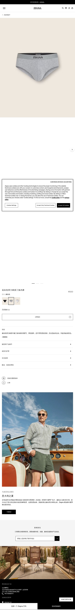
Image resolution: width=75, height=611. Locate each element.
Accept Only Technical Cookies (45, 205)
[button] (63, 8)
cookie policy (56, 198)
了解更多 (8, 512)
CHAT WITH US (66, 599)
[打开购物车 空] (72, 8)
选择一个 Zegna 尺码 (18, 606)
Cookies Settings (11, 205)
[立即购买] (70, 317)
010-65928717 (9, 594)
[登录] (69, 8)
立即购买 (37, 317)
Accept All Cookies (63, 205)
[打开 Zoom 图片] (37, 67)
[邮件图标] (66, 8)
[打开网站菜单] (4, 8)
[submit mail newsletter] (57, 538)
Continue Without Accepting (61, 182)
